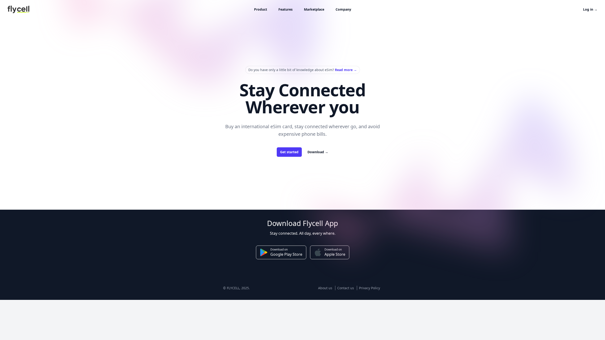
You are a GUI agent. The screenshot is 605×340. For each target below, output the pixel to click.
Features (285, 9)
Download (317, 152)
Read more (346, 70)
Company (343, 9)
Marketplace (314, 9)
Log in (590, 9)
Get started (289, 152)
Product (260, 9)
